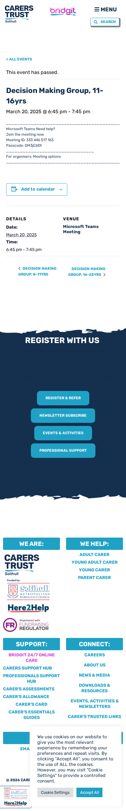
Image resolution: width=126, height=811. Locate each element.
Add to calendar (38, 189)
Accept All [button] (89, 792)
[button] (105, 9)
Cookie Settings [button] (55, 792)
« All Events (19, 59)
